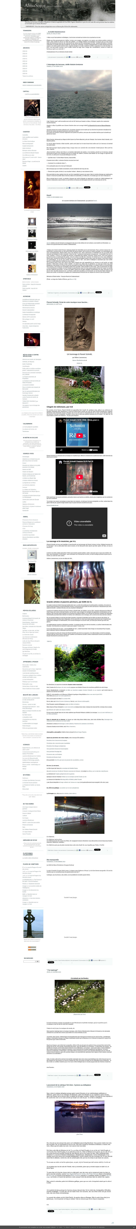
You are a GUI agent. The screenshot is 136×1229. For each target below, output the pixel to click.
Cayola (24, 165)
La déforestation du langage (30, 723)
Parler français (26, 726)
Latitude (25, 815)
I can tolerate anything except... (31, 673)
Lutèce (24, 502)
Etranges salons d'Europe (29, 150)
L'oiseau (56, 850)
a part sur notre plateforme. (63, 696)
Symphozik (25, 510)
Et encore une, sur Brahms (54, 754)
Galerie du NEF (27, 469)
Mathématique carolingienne (30, 762)
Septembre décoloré (34, 883)
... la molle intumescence (56, 32)
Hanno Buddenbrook (78, 360)
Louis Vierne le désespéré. (81, 701)
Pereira (24, 883)
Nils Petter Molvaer (92, 1174)
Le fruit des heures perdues (30, 782)
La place (56, 960)
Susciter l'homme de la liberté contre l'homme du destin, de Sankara (30, 397)
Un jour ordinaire (32, 574)
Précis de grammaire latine (30, 728)
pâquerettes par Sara (80, 1014)
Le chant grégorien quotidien (30, 427)
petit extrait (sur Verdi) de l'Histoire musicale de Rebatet (64, 771)
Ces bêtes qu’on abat (28, 155)
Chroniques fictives (32, 239)
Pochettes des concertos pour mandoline (58, 743)
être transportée (53, 860)
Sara (24, 827)
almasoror (25, 898)
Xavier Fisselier (27, 834)
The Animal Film (32, 561)
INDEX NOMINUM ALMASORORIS (32, 85)
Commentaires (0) (61, 57)
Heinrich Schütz (81, 1174)
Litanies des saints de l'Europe (31, 499)
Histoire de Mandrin (28, 471)
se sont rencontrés (68, 707)
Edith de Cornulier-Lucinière (32, 34)
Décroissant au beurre (29, 307)
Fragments (56, 292)
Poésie (32, 263)
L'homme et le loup (28, 526)
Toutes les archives (28, 76)
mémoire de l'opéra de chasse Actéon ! (59, 709)
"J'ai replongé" (52, 970)
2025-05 (25, 73)
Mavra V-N (73, 279)
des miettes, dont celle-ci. (69, 793)
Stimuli (24, 768)
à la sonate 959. (66, 698)
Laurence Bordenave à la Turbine (32, 756)
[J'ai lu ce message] (134, 1227)
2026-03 (25, 53)
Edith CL (79, 363)
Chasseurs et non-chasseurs (30, 520)
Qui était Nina (26, 651)
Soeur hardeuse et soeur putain (31, 688)
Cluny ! (24, 463)
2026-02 (25, 56)
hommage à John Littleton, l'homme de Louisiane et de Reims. (76, 723)
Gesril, (48, 243)
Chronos (56, 1209)
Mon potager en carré (28, 319)
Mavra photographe (28, 143)
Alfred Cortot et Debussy (63, 701)
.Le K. (24, 871)
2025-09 (25, 63)
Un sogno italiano (27, 831)
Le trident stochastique (29, 141)
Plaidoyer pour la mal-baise (30, 681)
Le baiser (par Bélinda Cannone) (31, 780)
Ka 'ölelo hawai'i (27, 715)
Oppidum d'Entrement (28, 504)
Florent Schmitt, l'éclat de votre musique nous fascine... (67, 302)
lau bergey (25, 818)
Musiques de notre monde (63, 687)
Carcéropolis (26, 366)
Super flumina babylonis (64, 960)
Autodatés (25, 135)
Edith (24, 894)
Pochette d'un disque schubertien (56, 746)
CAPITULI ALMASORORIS (32, 94)
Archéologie (26, 456)
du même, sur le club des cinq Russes (97, 771)
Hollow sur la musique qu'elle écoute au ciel (74, 776)
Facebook (72, 57)
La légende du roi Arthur (29, 482)
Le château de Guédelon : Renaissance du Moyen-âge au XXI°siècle (31, 491)
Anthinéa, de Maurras (28, 361)
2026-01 (25, 58)
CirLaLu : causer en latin (29, 704)
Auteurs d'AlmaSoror (32, 274)
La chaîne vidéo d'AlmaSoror (30, 858)
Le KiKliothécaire (27, 879)
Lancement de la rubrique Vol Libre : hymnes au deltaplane (69, 1085)
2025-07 (25, 68)
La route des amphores (29, 485)
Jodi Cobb (51, 1175)
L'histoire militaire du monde (30, 480)
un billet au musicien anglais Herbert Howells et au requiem (83, 690)
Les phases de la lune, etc (30, 429)
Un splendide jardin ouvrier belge (32, 323)
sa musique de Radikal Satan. (69, 768)
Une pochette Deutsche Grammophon (57, 749)
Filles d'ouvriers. (71, 726)
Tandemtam (26, 431)
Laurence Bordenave (28, 820)
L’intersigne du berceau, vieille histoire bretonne (65, 64)
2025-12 (25, 61)
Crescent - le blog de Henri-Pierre (32, 811)
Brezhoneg (25, 702)
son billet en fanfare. (74, 704)
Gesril (49, 195)
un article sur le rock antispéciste (69, 788)
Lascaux (25, 487)
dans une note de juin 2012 (94, 694)
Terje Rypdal (70, 1174)
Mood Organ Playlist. (81, 732)
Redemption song (27, 684)
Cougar (25, 886)
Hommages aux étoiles (32, 251)
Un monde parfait (32, 227)
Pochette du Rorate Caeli (54, 757)
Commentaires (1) (71, 850)
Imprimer (80, 57)
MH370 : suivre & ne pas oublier (31, 822)
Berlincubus (26, 616)
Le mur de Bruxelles (28, 679)
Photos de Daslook (28, 825)
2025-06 (25, 71)
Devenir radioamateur (28, 310)
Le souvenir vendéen (28, 385)
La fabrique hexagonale (29, 314)
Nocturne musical (27, 645)
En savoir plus (101, 1227)
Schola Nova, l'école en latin (30, 686)
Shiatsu (25, 321)
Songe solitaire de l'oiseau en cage (70, 782)
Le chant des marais (28, 634)
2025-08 (25, 66)
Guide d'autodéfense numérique (31, 312)
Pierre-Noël (26, 789)
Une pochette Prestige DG (54, 751)
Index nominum (27, 148)
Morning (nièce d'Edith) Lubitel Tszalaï (71, 779)
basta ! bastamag (27, 364)
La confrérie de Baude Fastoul (31, 153)
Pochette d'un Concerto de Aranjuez (57, 740)
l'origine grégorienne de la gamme (64, 774)
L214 (24, 528)
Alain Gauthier (75, 1175)
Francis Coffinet (27, 813)
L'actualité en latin (27, 717)
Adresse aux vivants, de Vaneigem (32, 359)
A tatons (25, 613)
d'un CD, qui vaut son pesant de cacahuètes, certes (68, 760)
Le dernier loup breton (29, 535)
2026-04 (25, 51)
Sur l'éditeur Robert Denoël (30, 829)
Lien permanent (52, 57)
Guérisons (25, 778)
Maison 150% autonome (29, 317)
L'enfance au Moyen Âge (29, 478)
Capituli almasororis (28, 146)
